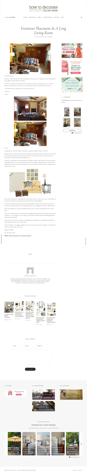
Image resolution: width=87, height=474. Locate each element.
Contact (80, 470)
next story (85, 241)
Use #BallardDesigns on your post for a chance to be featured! (43, 428)
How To (39, 17)
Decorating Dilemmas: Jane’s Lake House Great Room (30, 315)
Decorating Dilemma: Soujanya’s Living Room (19, 314)
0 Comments (49, 36)
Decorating (32, 17)
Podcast (56, 17)
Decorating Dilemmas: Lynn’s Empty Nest (40, 320)
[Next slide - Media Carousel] (81, 444)
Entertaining (48, 17)
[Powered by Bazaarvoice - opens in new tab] (77, 133)
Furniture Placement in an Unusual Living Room (20, 235)
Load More (69, 131)
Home (25, 17)
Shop (62, 17)
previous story (1, 238)
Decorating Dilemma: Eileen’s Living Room (51, 320)
